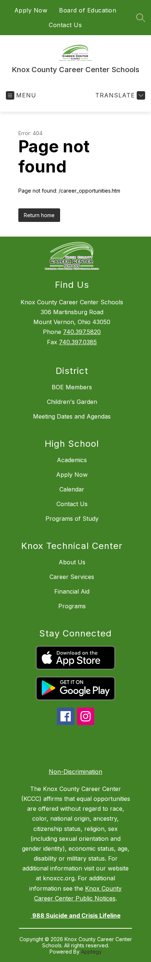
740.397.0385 (78, 342)
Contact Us (65, 25)
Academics (72, 460)
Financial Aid (71, 591)
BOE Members (72, 387)
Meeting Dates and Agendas (72, 416)
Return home (39, 215)
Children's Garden (72, 401)
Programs (72, 606)
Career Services (71, 576)
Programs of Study (72, 518)
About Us (72, 562)
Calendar (71, 489)
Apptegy (91, 951)
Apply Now (31, 10)
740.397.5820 (82, 331)
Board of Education (87, 10)
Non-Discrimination (75, 771)
